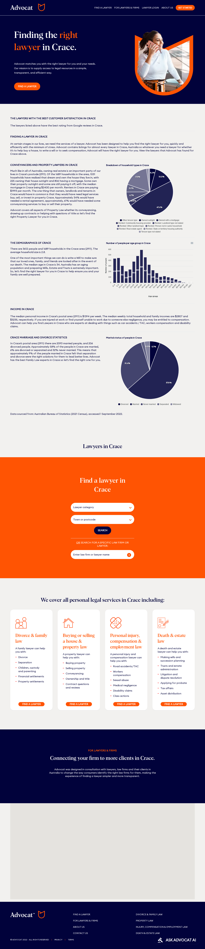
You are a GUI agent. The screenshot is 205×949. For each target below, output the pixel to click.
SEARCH (102, 530)
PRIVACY (58, 939)
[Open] (130, 508)
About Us (167, 7)
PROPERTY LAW (144, 920)
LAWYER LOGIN (150, 7)
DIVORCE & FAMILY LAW (149, 914)
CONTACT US (80, 933)
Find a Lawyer (103, 7)
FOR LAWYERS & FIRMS (126, 7)
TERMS (71, 939)
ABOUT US (79, 926)
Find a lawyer (27, 86)
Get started (185, 7)
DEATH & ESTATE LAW (148, 933)
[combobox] (98, 507)
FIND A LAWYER (31, 704)
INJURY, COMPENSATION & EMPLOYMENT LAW (162, 926)
